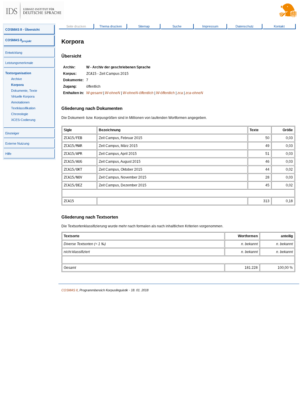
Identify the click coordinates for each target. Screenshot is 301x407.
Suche (176, 26)
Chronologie (19, 114)
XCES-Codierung (23, 120)
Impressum (210, 26)
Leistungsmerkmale (19, 63)
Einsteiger (12, 133)
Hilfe (8, 153)
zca (180, 93)
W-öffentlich (165, 93)
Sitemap (144, 26)
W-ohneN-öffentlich (138, 93)
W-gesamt (94, 93)
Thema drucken (110, 26)
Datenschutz (245, 26)
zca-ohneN (194, 93)
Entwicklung (13, 52)
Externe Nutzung (17, 143)
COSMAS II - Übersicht (22, 29)
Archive (16, 79)
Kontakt (279, 26)
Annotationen (20, 102)
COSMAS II (18, 40)
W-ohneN (112, 93)
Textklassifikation (23, 108)
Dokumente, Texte (24, 90)
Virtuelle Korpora (22, 96)
